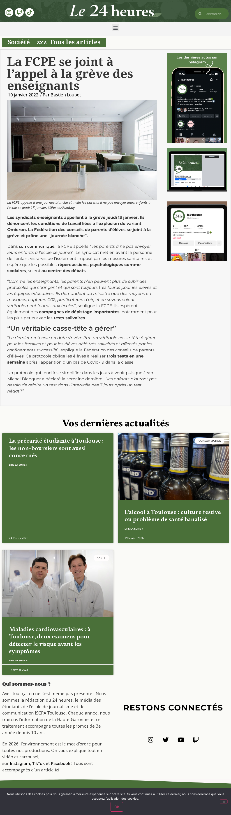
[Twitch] (19, 12)
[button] (115, 27)
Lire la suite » (18, 464)
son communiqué (36, 246)
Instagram (20, 763)
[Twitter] (166, 740)
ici (57, 770)
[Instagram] (9, 12)
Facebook (60, 763)
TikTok (38, 763)
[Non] (224, 801)
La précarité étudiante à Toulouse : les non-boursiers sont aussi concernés (56, 448)
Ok (116, 807)
